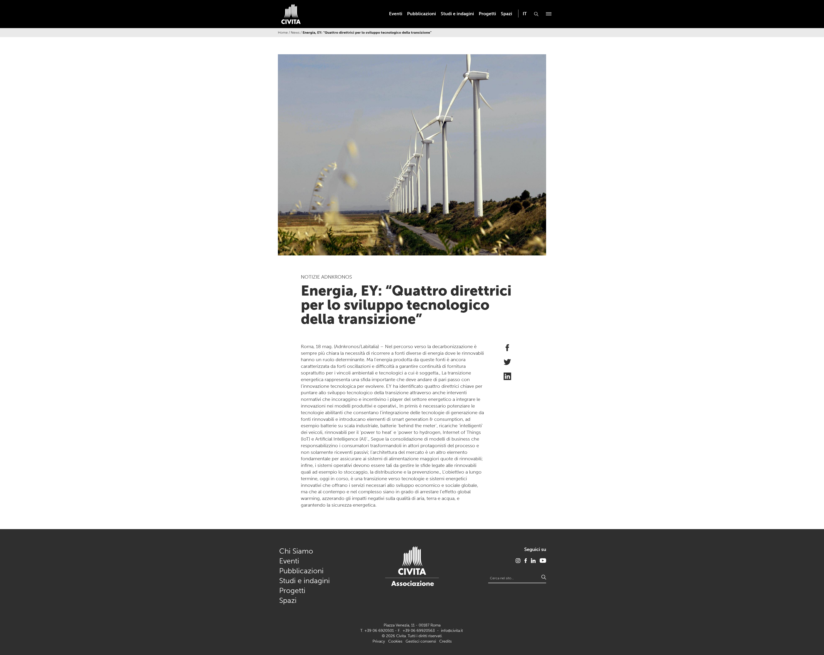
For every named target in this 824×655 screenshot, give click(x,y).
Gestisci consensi (421, 641)
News (295, 32)
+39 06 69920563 (419, 630)
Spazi (506, 13)
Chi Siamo (296, 551)
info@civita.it (452, 630)
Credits (445, 641)
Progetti (487, 13)
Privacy (379, 641)
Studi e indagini (457, 13)
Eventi (395, 13)
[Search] (543, 577)
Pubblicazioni (421, 13)
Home (283, 32)
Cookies (395, 641)
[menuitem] (395, 14)
